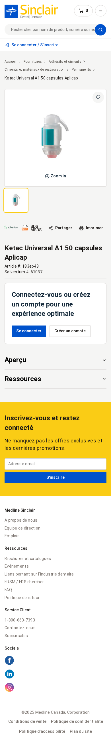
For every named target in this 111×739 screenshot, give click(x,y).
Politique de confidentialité (77, 721)
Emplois (12, 536)
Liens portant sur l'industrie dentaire (39, 574)
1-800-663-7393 (20, 620)
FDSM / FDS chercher (24, 582)
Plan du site (81, 731)
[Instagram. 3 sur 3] (55, 688)
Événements (17, 566)
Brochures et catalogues (28, 558)
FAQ (8, 589)
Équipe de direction (22, 528)
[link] (31, 11)
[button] (83, 10)
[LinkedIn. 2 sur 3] (55, 675)
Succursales (16, 635)
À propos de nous (21, 520)
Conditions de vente (27, 721)
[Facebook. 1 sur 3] (55, 661)
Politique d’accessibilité (42, 731)
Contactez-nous (20, 627)
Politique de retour (22, 597)
